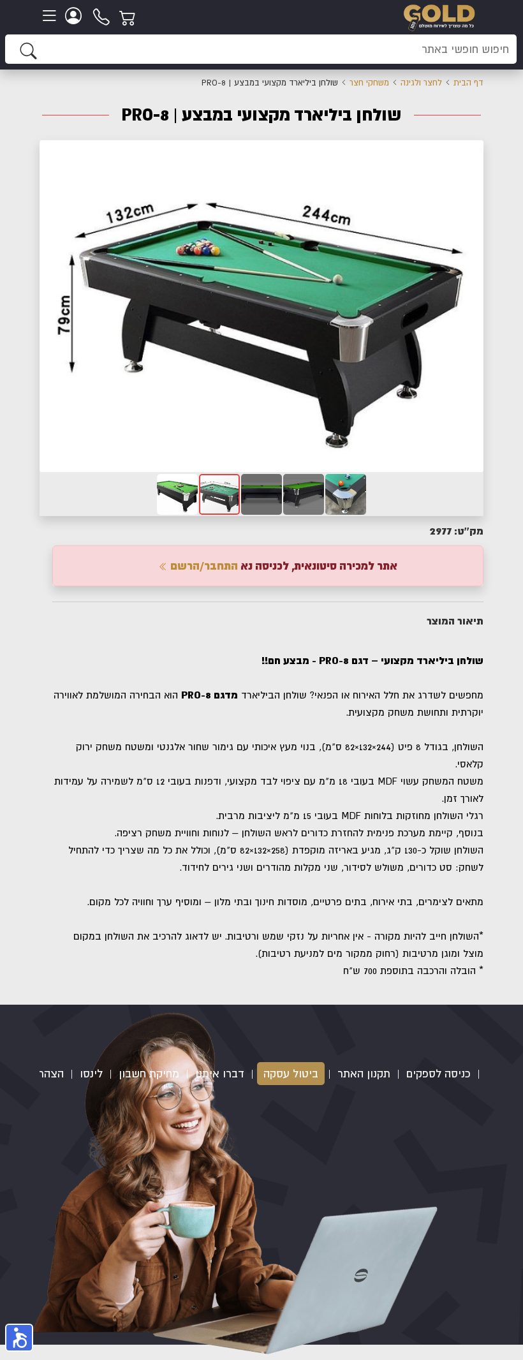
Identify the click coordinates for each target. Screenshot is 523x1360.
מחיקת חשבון (149, 1073)
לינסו (91, 1073)
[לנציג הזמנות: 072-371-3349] (102, 16)
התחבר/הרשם (203, 565)
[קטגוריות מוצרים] (51, 16)
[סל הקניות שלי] (129, 16)
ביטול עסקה (290, 1073)
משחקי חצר (369, 82)
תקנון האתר (363, 1073)
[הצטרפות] (75, 16)
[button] (472, 151)
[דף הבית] (439, 16)
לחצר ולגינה (421, 82)
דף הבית (468, 82)
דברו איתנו (219, 1073)
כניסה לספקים (438, 1073)
